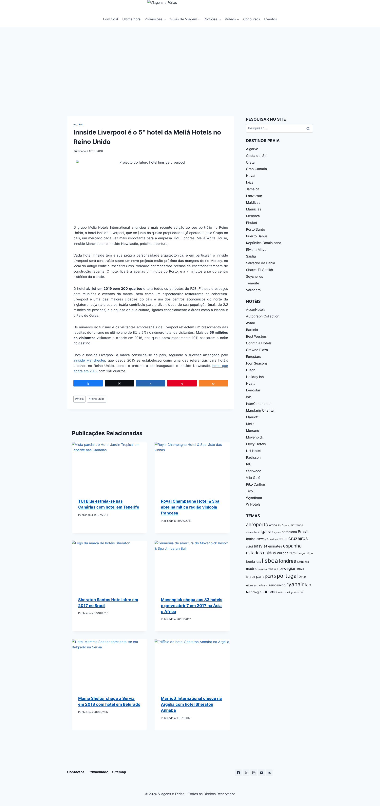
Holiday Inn (255, 377)
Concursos (251, 19)
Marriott (252, 417)
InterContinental (258, 404)
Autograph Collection (262, 316)
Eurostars (253, 357)
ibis (249, 397)
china (283, 539)
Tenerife (252, 283)
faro (292, 553)
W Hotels (253, 504)
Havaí (250, 176)
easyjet (260, 546)
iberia (250, 561)
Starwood (253, 471)
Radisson (253, 457)
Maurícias (253, 209)
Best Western (256, 336)
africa (273, 525)
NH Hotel (253, 451)
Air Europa (284, 525)
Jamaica (252, 189)
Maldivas (253, 203)
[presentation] (109, 467)
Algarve (252, 149)
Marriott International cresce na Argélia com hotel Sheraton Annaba (191, 704)
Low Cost (110, 19)
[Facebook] (238, 772)
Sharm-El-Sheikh (259, 270)
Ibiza (250, 182)
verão (280, 592)
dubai (249, 546)
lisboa (270, 560)
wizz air (299, 592)
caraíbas (273, 539)
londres (287, 561)
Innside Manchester (89, 360)
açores (277, 532)
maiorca (262, 569)
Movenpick (254, 437)
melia (79, 398)
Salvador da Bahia (260, 263)
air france (297, 525)
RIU (249, 464)
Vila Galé (253, 478)
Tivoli (250, 491)
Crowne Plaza (257, 350)
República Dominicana (263, 243)
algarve (265, 531)
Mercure (252, 431)
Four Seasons (257, 363)
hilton (309, 553)
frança (300, 553)
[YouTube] (261, 772)
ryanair (295, 584)
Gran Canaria (256, 169)
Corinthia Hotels (259, 343)
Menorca (253, 216)
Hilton (250, 370)
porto (270, 576)
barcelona (289, 532)
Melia (250, 424)
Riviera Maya (256, 250)
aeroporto (257, 524)
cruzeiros (298, 538)
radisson (262, 585)
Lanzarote (254, 196)
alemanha (251, 532)
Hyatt (250, 383)
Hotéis (78, 124)
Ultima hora (131, 19)
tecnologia (253, 592)
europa (283, 553)
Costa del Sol (256, 156)
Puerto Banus (257, 236)
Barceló (252, 330)
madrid (251, 568)
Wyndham (254, 498)
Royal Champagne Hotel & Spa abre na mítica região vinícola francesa (190, 507)
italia (258, 562)
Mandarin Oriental (260, 410)
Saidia (251, 256)
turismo (269, 591)
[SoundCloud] (269, 772)
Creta (250, 162)
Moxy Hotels (256, 444)
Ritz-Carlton (255, 484)
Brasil (303, 531)
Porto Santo (255, 229)
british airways (257, 539)
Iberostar (253, 390)
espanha (292, 546)
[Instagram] (253, 772)
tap (308, 584)
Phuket (251, 223)
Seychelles (254, 276)
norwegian (286, 568)
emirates (275, 546)
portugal (287, 576)
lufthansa (303, 561)
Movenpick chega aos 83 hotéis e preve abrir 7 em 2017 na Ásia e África (191, 605)
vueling (288, 592)
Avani (250, 323)
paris (260, 576)
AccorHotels (255, 310)
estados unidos (261, 552)
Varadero (253, 290)
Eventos (270, 19)
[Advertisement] (190, 71)
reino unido (96, 398)
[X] (246, 772)
